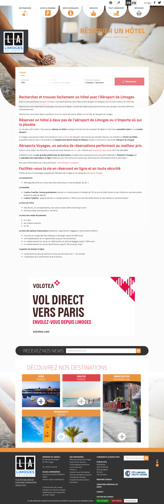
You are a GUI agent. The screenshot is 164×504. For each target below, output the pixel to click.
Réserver (108, 36)
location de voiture (100, 150)
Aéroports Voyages (47, 101)
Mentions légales (104, 479)
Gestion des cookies (105, 496)
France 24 (73, 469)
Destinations (101, 464)
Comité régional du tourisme (79, 464)
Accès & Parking (102, 467)
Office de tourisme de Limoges (80, 459)
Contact (100, 492)
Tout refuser (117, 500)
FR (128, 2)
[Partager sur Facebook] (153, 2)
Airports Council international (80, 472)
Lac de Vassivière (76, 467)
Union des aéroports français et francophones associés (80, 475)
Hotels (23, 72)
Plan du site (102, 462)
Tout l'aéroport (102, 474)
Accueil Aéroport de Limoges (91, 36)
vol (75, 150)
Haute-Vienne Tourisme (78, 462)
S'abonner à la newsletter (108, 457)
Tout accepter (102, 500)
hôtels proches (64, 136)
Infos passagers (102, 469)
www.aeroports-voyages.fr (68, 162)
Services (100, 472)
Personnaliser (130, 500)
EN (134, 2)
